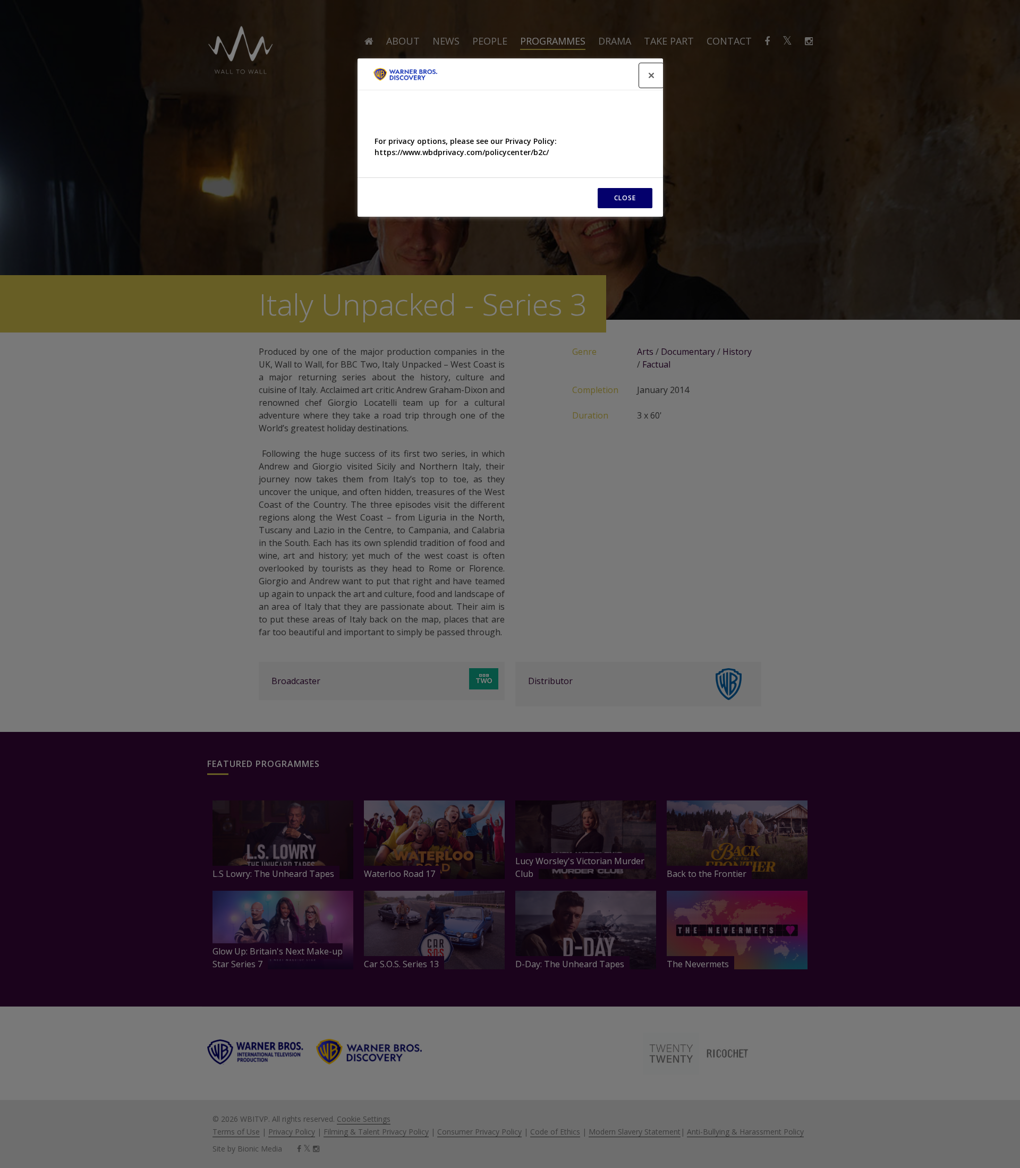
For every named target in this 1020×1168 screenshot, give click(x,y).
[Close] (651, 75)
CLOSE (625, 197)
